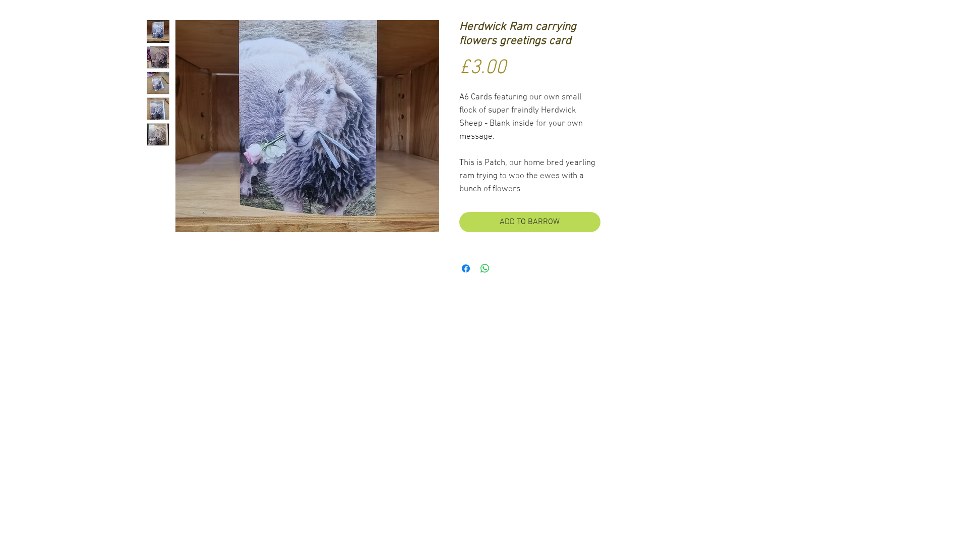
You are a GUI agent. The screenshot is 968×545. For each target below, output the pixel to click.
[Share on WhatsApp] (485, 268)
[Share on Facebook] (466, 268)
